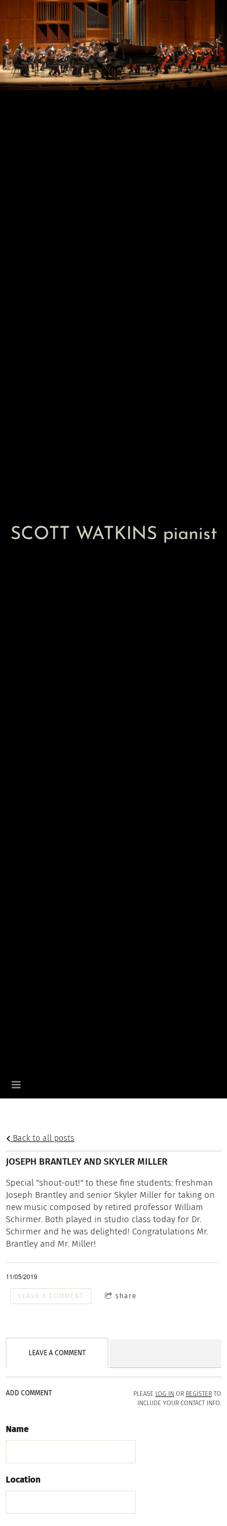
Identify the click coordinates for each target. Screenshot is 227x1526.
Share (126, 1296)
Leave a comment (51, 1296)
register (199, 1394)
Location (23, 1479)
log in (164, 1394)
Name (17, 1429)
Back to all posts (42, 1138)
